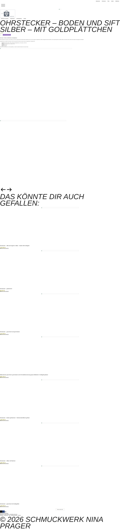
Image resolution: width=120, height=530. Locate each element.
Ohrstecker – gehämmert (6, 288)
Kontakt (25, 18)
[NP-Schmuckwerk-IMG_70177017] (33, 120)
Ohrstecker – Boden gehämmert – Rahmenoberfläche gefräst (14, 417)
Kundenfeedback (19, 18)
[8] (36, 48)
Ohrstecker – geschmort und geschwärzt (10, 331)
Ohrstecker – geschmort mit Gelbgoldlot (9, 503)
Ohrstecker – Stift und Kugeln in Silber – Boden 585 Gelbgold (14, 245)
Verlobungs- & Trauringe (4, 18)
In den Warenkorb (7, 34)
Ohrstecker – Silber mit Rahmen (7, 460)
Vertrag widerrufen (60, 509)
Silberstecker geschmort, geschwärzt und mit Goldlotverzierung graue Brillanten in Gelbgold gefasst (24, 374)
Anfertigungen (12, 18)
